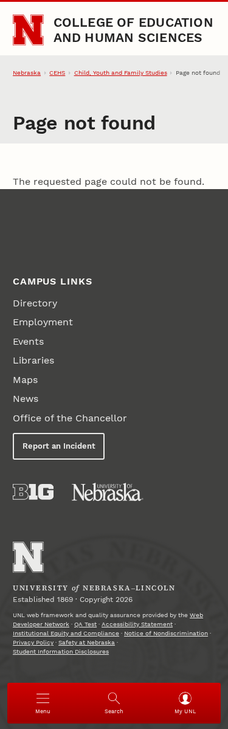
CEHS (57, 72)
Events (28, 341)
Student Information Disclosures (61, 651)
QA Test (85, 624)
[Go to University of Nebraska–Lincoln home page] (28, 30)
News (25, 398)
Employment (43, 322)
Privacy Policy (33, 642)
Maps (25, 379)
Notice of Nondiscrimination (166, 633)
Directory (35, 303)
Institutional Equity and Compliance (66, 633)
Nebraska (27, 72)
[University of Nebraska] (107, 492)
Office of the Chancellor (70, 418)
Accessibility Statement (137, 624)
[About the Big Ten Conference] (33, 491)
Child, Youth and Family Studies (120, 72)
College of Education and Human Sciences (133, 29)
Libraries (33, 360)
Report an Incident (58, 446)
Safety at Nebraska (86, 642)
